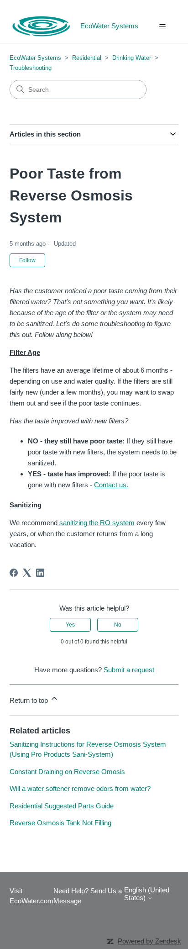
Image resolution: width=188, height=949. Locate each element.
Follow (27, 260)
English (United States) (146, 894)
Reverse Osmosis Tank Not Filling (60, 823)
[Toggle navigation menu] (162, 26)
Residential (86, 57)
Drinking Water (131, 57)
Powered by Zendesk (149, 941)
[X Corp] (27, 573)
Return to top (30, 700)
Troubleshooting (31, 67)
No (117, 625)
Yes (70, 625)
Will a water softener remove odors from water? (80, 788)
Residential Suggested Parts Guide (62, 806)
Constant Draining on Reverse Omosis (67, 771)
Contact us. (111, 485)
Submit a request (129, 670)
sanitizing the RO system (96, 523)
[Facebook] (14, 573)
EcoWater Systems (35, 57)
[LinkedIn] (40, 573)
